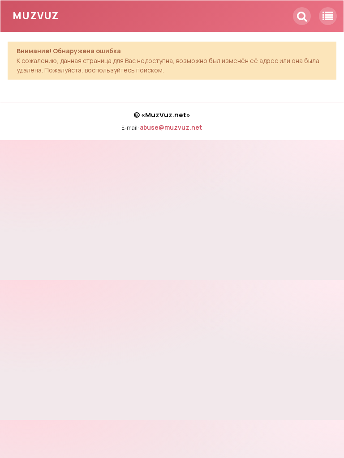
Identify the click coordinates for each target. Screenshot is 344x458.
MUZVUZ (36, 15)
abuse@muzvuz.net (171, 127)
